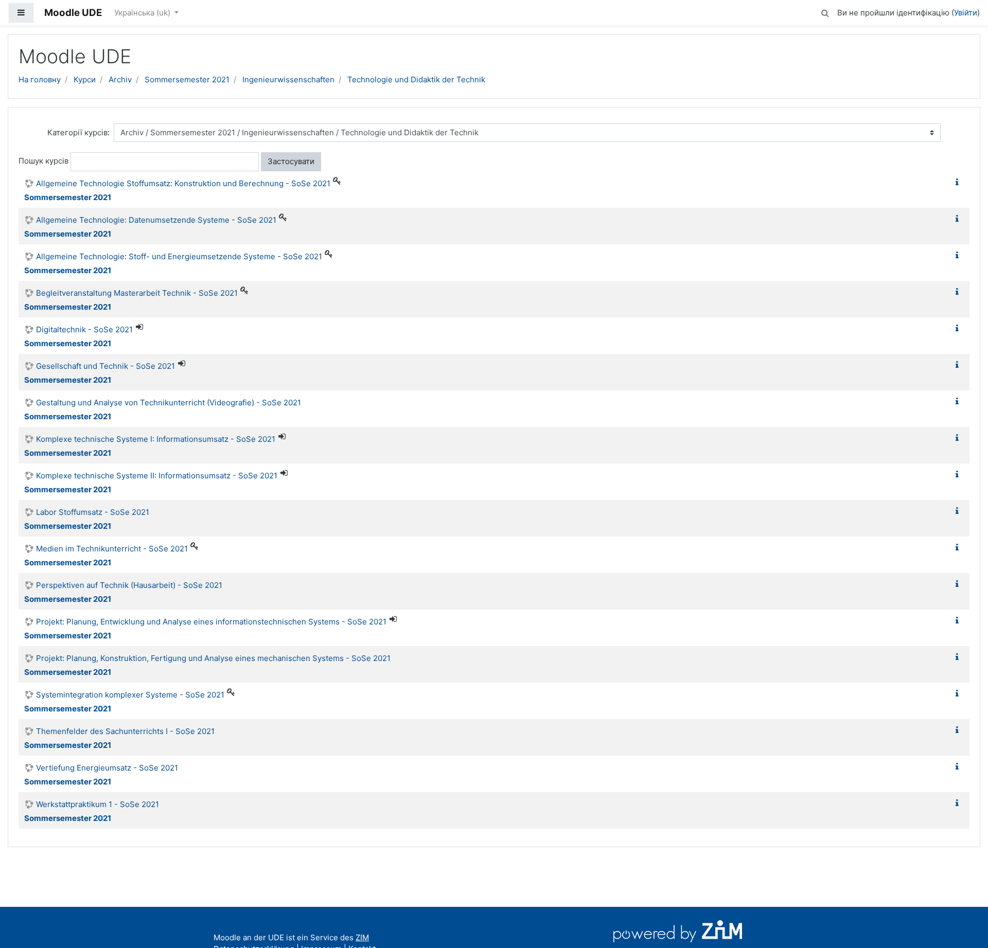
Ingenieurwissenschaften (288, 79)
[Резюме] (959, 182)
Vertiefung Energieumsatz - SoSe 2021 (107, 768)
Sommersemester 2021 (187, 79)
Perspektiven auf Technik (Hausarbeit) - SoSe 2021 (129, 585)
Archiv (120, 79)
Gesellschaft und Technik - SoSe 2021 (105, 366)
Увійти (965, 12)
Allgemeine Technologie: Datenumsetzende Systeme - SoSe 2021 (156, 220)
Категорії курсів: (78, 132)
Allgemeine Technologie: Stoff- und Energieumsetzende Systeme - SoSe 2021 (179, 256)
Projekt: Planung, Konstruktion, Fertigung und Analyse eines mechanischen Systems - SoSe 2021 (213, 658)
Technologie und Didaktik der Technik (416, 79)
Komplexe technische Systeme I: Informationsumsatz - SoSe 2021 (155, 439)
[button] (825, 12)
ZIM (362, 937)
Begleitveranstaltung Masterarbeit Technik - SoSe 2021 (137, 293)
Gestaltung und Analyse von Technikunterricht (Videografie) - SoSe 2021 (168, 402)
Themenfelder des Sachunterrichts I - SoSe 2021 (125, 731)
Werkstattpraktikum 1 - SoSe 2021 (97, 804)
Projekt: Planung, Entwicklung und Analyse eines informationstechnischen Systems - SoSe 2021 (211, 622)
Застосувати (291, 161)
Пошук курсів (43, 161)
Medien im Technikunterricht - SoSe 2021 (112, 548)
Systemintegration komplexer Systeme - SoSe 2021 (130, 695)
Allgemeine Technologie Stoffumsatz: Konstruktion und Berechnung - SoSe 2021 (183, 183)
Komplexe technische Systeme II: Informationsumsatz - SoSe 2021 (156, 475)
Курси (85, 79)
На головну (40, 79)
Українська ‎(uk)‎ (143, 12)
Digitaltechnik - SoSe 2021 (84, 329)
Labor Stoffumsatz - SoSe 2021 (92, 512)
